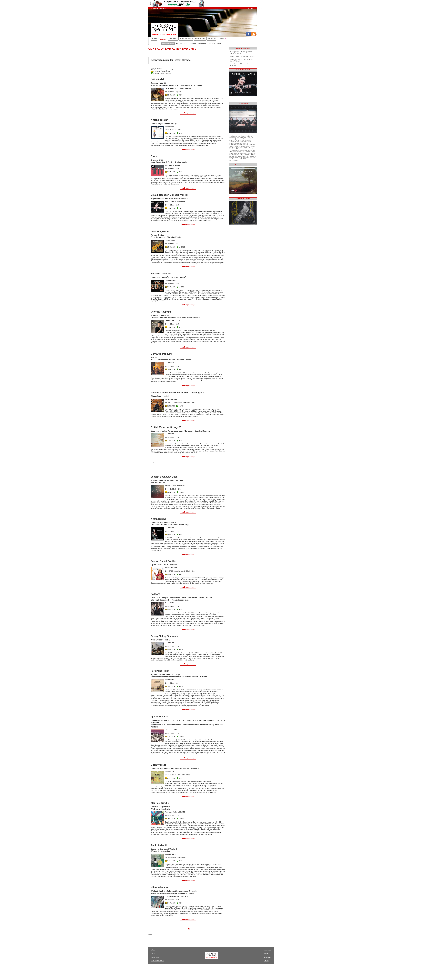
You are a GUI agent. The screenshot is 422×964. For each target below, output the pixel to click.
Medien (163, 39)
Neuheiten (202, 43)
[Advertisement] (176, 468)
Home (154, 38)
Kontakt (266, 953)
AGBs (153, 953)
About (153, 950)
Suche (221, 39)
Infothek (212, 38)
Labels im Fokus (214, 43)
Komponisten (186, 38)
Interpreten (200, 38)
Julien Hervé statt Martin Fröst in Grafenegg (240, 64)
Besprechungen (168, 43)
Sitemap (250, 8)
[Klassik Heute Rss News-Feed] (253, 36)
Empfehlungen (181, 43)
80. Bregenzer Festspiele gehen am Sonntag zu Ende (241, 52)
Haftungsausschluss (157, 961)
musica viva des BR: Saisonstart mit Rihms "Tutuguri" (241, 60)
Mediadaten (267, 957)
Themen (192, 43)
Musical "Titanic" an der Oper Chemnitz (242, 56)
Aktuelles (173, 38)
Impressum (267, 950)
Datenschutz (155, 957)
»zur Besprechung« (188, 113)
